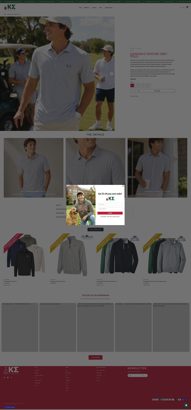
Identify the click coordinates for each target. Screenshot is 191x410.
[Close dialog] (123, 186)
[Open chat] (186, 405)
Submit (110, 213)
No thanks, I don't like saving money (110, 216)
